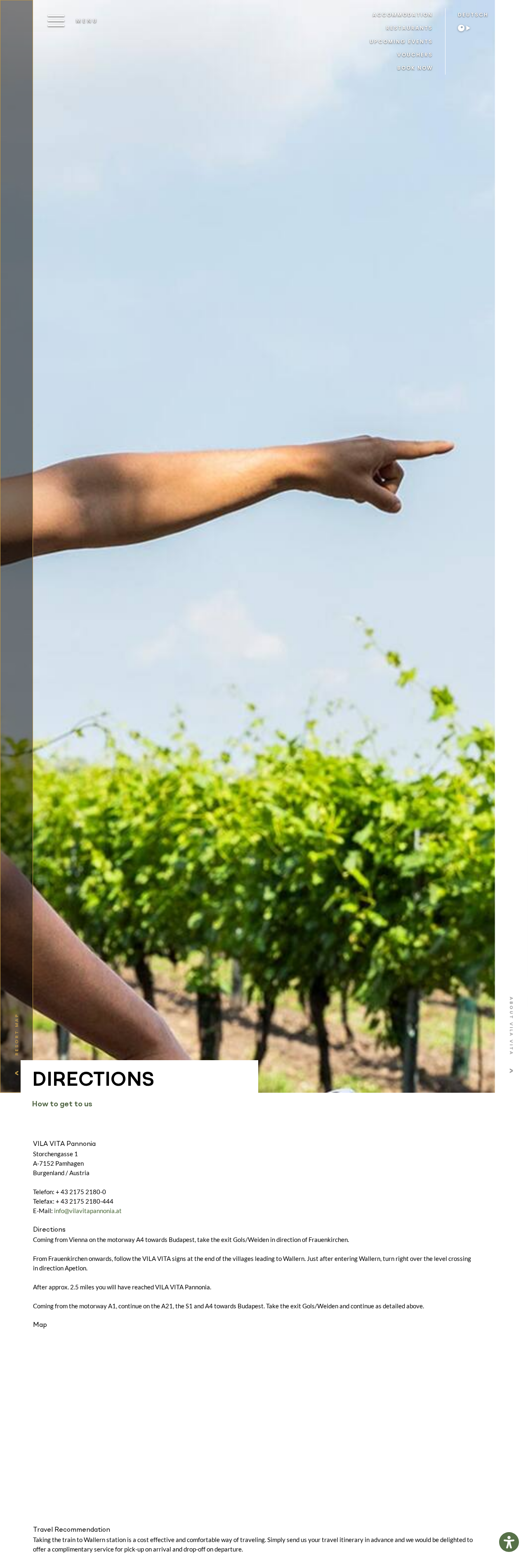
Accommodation (402, 14)
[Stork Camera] (468, 28)
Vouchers (415, 54)
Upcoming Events (401, 41)
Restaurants (409, 27)
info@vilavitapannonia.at (88, 1210)
